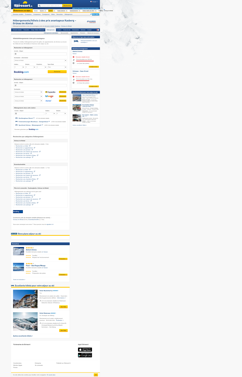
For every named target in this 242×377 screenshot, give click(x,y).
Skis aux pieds (64, 33)
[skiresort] (23, 4)
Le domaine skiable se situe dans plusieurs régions (85, 8)
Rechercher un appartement (24, 148)
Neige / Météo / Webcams (37, 30)
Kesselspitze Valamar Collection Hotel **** (88, 105)
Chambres (39, 64)
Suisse (74, 53)
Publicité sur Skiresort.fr (63, 363)
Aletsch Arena (77, 51)
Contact (89, 30)
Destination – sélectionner (21, 57)
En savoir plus (51, 375)
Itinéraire (83, 30)
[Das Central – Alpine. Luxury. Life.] (77, 117)
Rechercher (57, 71)
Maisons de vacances (93, 33)
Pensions (82, 33)
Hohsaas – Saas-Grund (80, 71)
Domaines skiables (18, 14)
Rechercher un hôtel (22, 146)
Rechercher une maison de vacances (27, 151)
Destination (17, 89)
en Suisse (45, 252)
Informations (61, 298)
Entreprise (38, 363)
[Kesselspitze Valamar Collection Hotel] (77, 107)
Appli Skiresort (83, 344)
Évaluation (26, 30)
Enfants (27, 64)
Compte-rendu (93, 66)
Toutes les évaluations (18, 279)
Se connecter (39, 365)
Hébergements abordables (51, 33)
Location (59, 30)
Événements (75, 30)
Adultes (16, 64)
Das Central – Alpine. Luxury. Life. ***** (90, 115)
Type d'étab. (51, 64)
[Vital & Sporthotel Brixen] (77, 97)
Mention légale (17, 365)
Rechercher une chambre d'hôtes (26, 155)
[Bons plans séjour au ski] (94, 14)
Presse (15, 367)
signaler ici (49, 224)
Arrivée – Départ (18, 51)
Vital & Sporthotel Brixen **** (90, 95)
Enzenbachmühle (33, 219)
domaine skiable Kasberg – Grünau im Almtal (58, 26)
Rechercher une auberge (23, 157)
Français (94, 1)
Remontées (60, 14)
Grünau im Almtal (18, 219)
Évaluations (28, 14)
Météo (53, 14)
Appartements (74, 33)
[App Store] (85, 352)
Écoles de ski (66, 30)
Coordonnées (17, 363)
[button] (21, 72)
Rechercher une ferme (23, 153)
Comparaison (37, 14)
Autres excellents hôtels (22, 336)
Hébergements (69, 14)
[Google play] (85, 357)
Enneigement (46, 14)
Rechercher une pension (23, 149)
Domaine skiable (17, 30)
